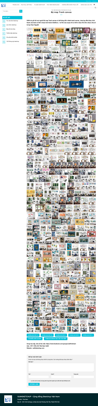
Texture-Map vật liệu (66, 10)
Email (52, 374)
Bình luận (30, 361)
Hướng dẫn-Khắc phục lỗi (70, 4)
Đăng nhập (88, 1)
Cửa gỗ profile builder (11, 37)
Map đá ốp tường (10, 29)
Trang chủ (16, 4)
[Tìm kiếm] (95, 7)
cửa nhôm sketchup (11, 25)
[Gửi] (20, 11)
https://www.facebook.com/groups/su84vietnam (61, 344)
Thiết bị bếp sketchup (11, 33)
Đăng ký (94, 1)
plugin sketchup (39, 4)
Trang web (76, 374)
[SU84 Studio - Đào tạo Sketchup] (4, 5)
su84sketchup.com (38, 348)
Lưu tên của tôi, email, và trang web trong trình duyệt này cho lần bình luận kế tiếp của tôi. (50, 380)
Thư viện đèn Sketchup (12, 20)
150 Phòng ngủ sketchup (12, 41)
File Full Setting (26, 4)
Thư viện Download (53, 4)
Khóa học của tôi (86, 4)
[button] (94, 4)
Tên (29, 374)
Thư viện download (56, 10)
